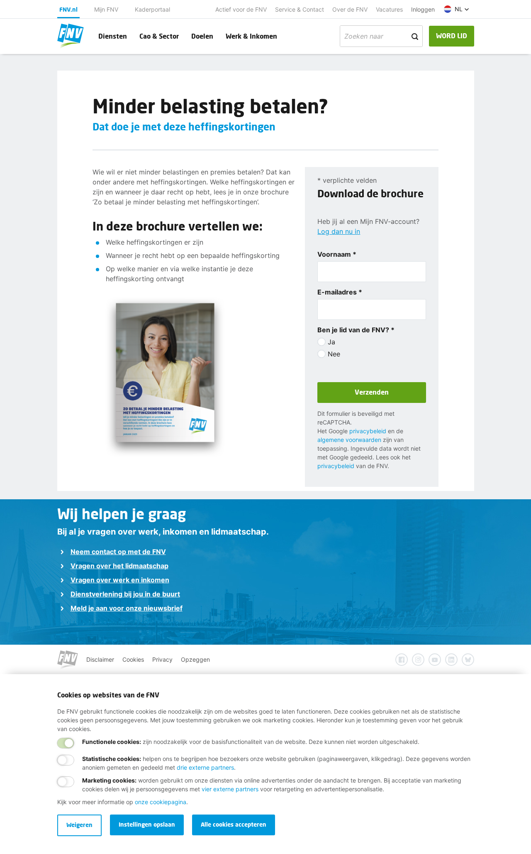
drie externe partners (205, 767)
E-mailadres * (339, 292)
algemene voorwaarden (349, 439)
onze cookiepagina (160, 801)
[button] (456, 9)
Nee (334, 354)
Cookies (133, 659)
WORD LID (451, 35)
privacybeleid (367, 430)
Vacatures (389, 9)
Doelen (202, 36)
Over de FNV (350, 9)
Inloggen (423, 9)
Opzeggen (195, 659)
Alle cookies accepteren (233, 824)
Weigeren (79, 824)
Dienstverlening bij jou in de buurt (125, 594)
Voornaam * (336, 254)
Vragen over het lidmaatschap (119, 566)
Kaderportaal (152, 9)
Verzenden (372, 392)
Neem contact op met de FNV (118, 551)
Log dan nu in (338, 231)
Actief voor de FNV (241, 9)
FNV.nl (68, 9)
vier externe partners (230, 789)
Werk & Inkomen (251, 36)
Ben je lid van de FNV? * (356, 330)
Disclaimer (100, 659)
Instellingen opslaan (147, 824)
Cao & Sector (159, 36)
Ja (331, 342)
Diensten (112, 36)
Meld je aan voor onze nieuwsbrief (127, 608)
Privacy (162, 659)
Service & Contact (299, 9)
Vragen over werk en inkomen (120, 580)
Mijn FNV (106, 9)
